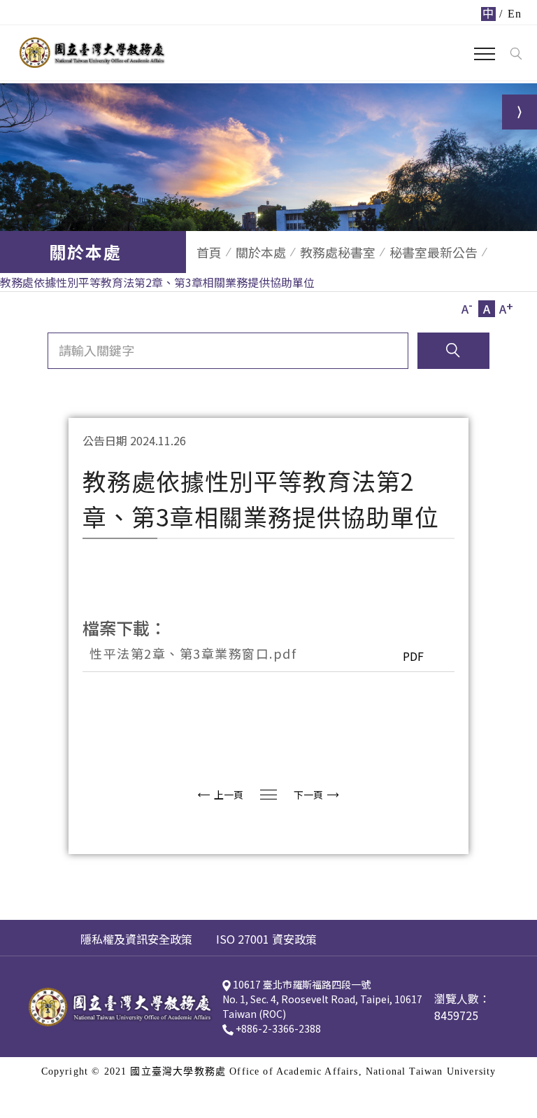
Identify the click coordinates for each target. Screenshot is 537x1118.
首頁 (209, 252)
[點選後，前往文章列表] (268, 794)
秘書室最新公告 (433, 252)
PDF (413, 656)
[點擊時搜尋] (515, 54)
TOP (515, 691)
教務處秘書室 (337, 252)
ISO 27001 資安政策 (266, 938)
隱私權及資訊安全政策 (136, 938)
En (515, 14)
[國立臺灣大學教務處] (92, 53)
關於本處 (261, 252)
